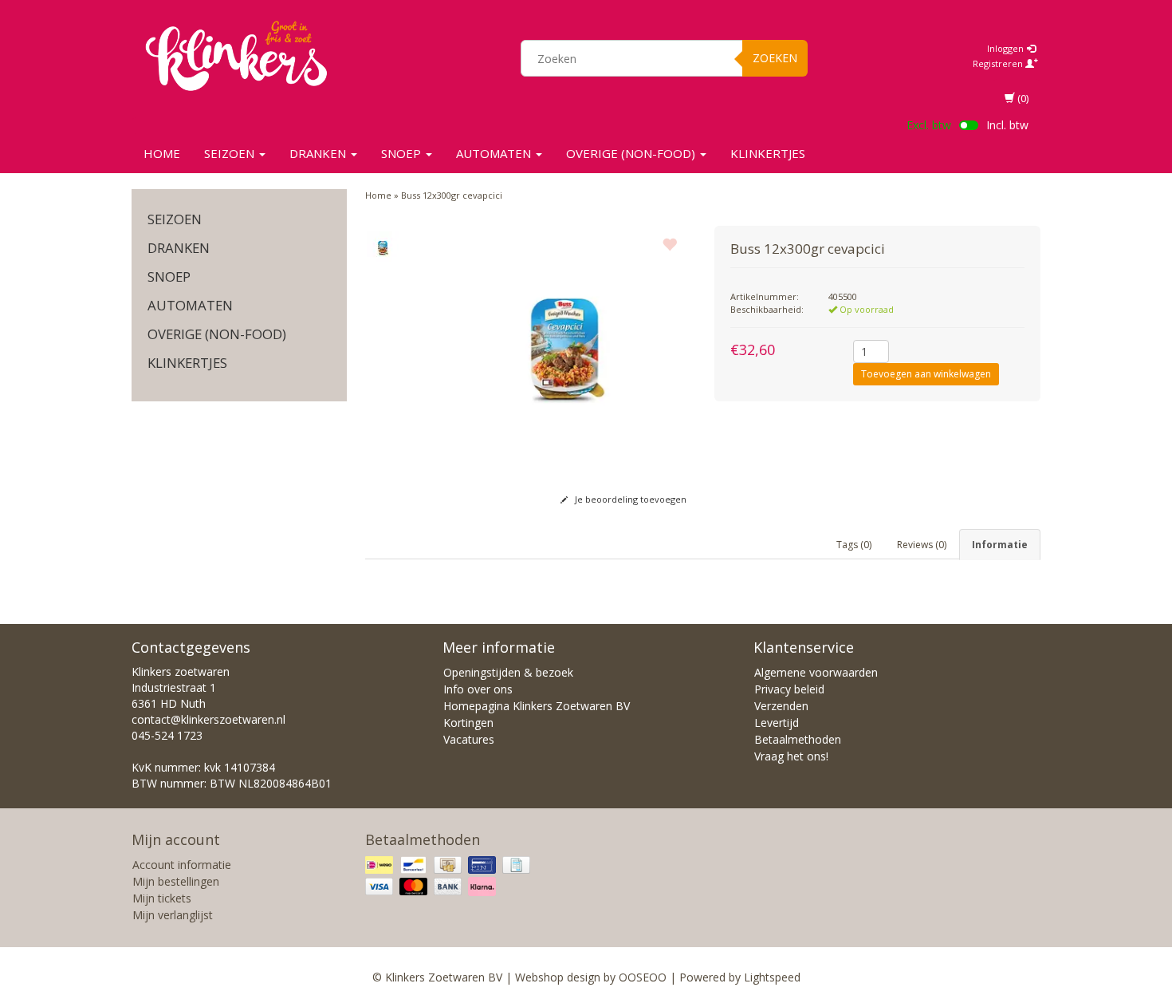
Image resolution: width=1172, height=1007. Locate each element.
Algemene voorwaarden (816, 672)
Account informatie (181, 864)
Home (162, 153)
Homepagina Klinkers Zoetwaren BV (536, 705)
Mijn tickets (161, 898)
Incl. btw (1007, 124)
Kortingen (468, 722)
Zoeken (775, 57)
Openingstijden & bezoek (508, 672)
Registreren (999, 63)
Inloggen (1006, 48)
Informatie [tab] (1000, 544)
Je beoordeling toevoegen (629, 499)
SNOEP (402, 153)
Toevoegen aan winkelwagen (926, 374)
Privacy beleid (789, 689)
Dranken (319, 153)
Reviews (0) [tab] (921, 544)
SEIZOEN (231, 153)
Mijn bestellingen (175, 881)
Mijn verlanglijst (172, 914)
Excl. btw (929, 124)
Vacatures (468, 739)
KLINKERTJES (767, 153)
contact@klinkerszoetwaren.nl (208, 719)
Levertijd (776, 722)
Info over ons (478, 689)
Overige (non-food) (632, 153)
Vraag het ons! (791, 756)
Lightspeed (772, 977)
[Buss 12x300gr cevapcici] (383, 247)
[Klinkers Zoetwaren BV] (236, 56)
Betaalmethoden (797, 739)
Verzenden (781, 705)
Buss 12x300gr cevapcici (451, 195)
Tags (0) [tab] (853, 544)
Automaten (495, 153)
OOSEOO (643, 977)
